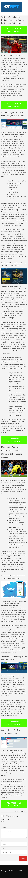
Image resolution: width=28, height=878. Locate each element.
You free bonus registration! (14, 30)
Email (2, 848)
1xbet (14, 76)
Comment (4, 827)
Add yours (4, 822)
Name (3, 841)
